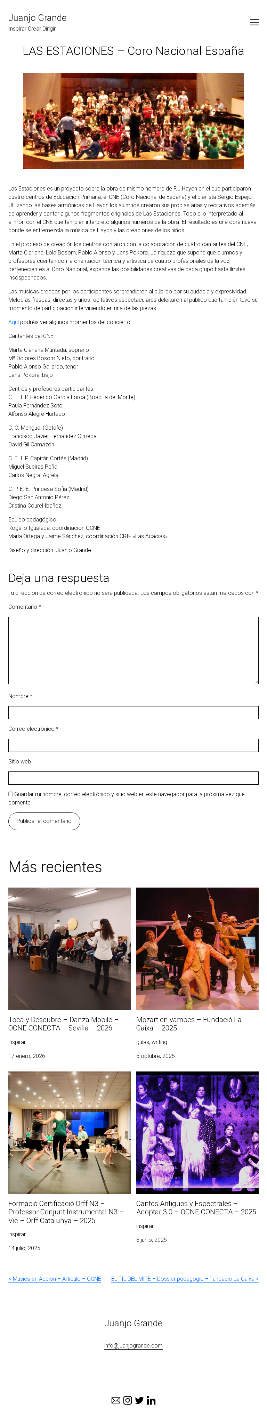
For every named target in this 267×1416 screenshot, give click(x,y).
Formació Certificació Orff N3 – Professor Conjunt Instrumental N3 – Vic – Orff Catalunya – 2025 (69, 1079)
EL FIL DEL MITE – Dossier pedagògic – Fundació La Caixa (182, 1279)
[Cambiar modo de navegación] (254, 22)
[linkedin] (151, 1400)
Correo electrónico (33, 729)
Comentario (24, 607)
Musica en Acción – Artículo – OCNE (57, 1279)
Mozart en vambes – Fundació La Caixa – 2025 (194, 891)
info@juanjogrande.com (133, 1345)
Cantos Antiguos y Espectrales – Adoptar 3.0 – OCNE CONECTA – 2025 (193, 1079)
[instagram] (127, 1400)
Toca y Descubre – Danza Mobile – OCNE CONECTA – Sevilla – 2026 (59, 895)
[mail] (115, 1400)
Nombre (20, 696)
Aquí (13, 322)
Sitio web (19, 761)
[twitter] (139, 1400)
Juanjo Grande (37, 18)
